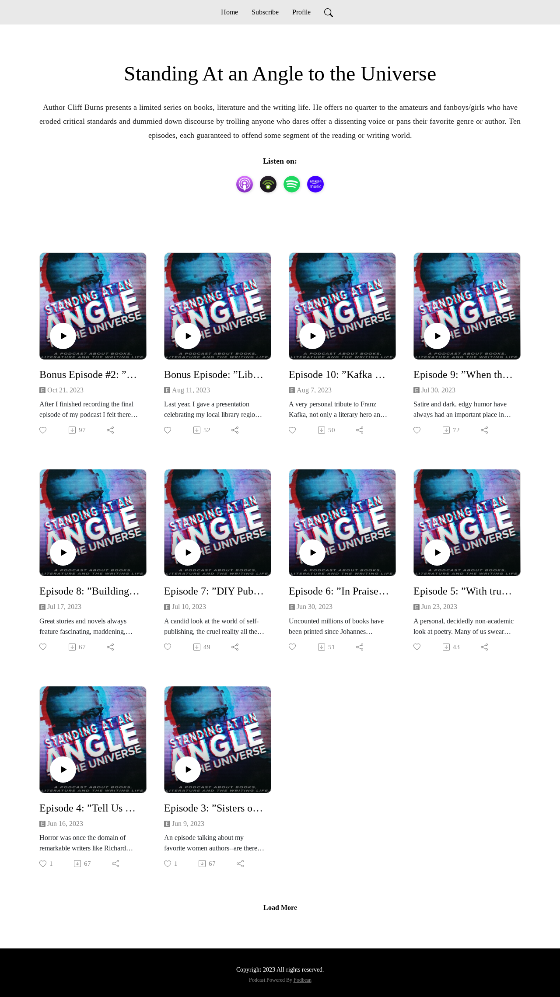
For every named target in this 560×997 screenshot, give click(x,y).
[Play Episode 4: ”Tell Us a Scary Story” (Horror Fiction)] (63, 769)
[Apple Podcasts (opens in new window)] (244, 184)
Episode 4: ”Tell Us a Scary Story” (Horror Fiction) (89, 808)
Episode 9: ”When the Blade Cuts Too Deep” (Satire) (463, 374)
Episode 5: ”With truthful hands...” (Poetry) (463, 591)
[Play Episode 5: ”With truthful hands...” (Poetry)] (437, 552)
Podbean (303, 980)
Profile (301, 12)
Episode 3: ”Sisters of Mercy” (214, 808)
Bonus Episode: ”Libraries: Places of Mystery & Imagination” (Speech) (214, 374)
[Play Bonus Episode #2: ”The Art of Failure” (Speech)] (63, 336)
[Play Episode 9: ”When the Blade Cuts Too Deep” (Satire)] (437, 336)
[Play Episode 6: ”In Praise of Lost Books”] (312, 552)
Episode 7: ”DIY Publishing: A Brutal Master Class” (214, 591)
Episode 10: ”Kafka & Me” (339, 374)
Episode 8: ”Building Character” (89, 591)
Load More (280, 907)
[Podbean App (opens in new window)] (268, 184)
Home (229, 12)
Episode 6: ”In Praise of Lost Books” (339, 591)
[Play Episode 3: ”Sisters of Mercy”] (188, 769)
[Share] (111, 430)
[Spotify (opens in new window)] (292, 184)
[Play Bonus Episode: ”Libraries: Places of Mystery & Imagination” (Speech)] (188, 336)
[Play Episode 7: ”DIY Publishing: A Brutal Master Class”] (188, 552)
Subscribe (265, 12)
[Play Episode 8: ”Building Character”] (63, 552)
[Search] (328, 12)
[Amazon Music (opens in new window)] (315, 184)
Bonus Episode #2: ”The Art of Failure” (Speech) (89, 374)
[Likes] (43, 430)
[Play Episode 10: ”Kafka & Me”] (312, 336)
